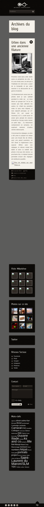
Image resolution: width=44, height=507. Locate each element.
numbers (15, 449)
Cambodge (15, 425)
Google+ (16, 361)
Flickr (15, 358)
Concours (22, 430)
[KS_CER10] (29, 318)
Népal (23, 449)
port (16, 453)
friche (18, 177)
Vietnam (27, 467)
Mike (26, 170)
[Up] (37, 504)
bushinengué (25, 423)
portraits (22, 452)
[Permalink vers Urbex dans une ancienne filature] (20, 45)
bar (28, 421)
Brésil (19, 423)
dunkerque (14, 433)
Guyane (22, 435)
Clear (31, 404)
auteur (24, 421)
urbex (25, 177)
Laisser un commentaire (19, 173)
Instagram (17, 363)
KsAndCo (24, 442)
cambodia (22, 425)
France (23, 433)
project (14, 455)
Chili (24, 428)
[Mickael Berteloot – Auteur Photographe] (22, 5)
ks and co (19, 440)
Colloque (15, 431)
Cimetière (29, 428)
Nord (29, 447)
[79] (22, 311)
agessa (13, 420)
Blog (14, 175)
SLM (25, 464)
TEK (13, 467)
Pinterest (16, 365)
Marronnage (15, 447)
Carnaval (16, 427)
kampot (21, 439)
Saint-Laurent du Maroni (20, 461)
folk (19, 433)
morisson (23, 447)
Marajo (18, 444)
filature (15, 177)
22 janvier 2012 (17, 170)
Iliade (15, 438)
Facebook (17, 356)
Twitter (16, 368)
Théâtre (18, 467)
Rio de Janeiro (22, 455)
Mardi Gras (25, 444)
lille (22, 177)
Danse (27, 431)
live (13, 444)
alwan (18, 421)
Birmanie (13, 423)
